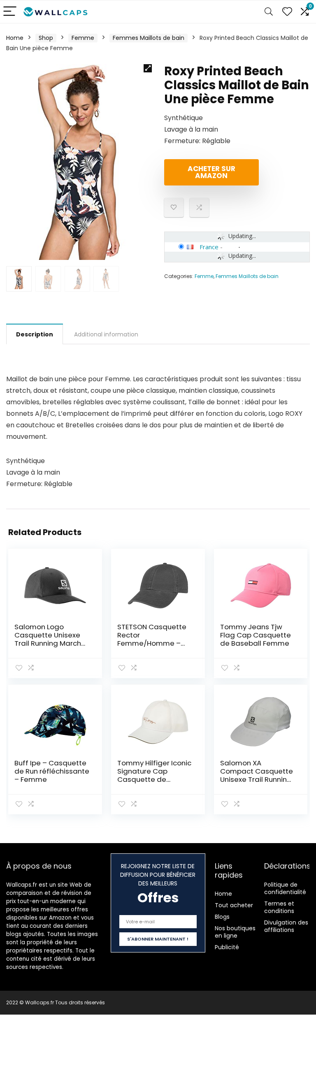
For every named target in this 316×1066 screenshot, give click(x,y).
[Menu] (10, 12)
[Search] (269, 12)
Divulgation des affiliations (286, 926)
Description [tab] (34, 334)
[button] (148, 68)
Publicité (227, 947)
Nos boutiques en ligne (235, 932)
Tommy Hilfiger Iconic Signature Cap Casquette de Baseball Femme (154, 775)
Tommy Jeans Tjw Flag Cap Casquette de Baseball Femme (255, 635)
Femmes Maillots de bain (148, 38)
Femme (83, 38)
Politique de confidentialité (285, 888)
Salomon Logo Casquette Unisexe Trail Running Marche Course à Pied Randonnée (50, 643)
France (209, 247)
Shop (46, 38)
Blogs (222, 917)
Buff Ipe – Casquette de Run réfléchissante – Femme (51, 771)
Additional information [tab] (106, 334)
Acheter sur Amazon (211, 172)
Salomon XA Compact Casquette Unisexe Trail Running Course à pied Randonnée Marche (256, 779)
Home (14, 38)
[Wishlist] (287, 12)
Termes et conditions (279, 907)
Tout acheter (234, 905)
